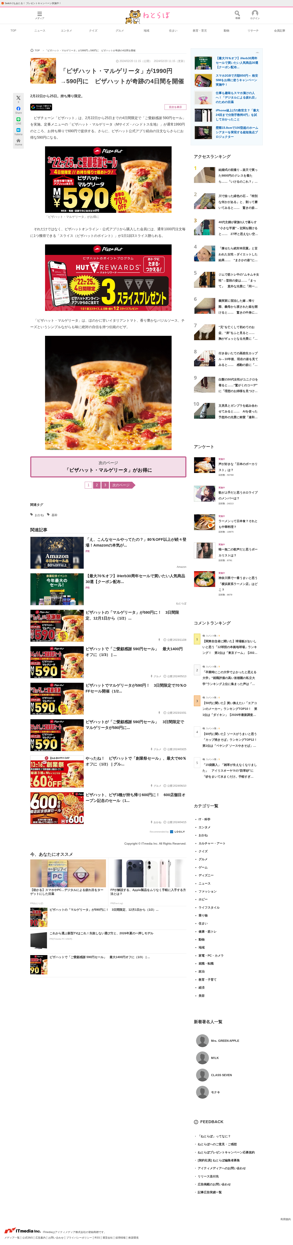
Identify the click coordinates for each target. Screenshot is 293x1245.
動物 (226, 30)
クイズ (93, 30)
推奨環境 (133, 1237)
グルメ (120, 30)
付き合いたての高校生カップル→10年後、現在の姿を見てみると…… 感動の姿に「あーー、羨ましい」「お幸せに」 (238, 364)
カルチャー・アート (212, 843)
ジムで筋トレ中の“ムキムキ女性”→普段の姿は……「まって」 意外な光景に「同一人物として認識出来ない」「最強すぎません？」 (239, 286)
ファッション (208, 891)
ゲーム (203, 867)
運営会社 (108, 1237)
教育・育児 (200, 30)
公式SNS (27, 1237)
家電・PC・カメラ (211, 955)
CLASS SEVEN (221, 1075)
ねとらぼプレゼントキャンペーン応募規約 (224, 1152)
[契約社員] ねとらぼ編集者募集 (217, 1160)
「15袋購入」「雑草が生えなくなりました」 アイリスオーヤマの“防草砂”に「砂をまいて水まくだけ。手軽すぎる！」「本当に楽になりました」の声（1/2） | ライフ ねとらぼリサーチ (229, 776)
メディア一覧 (12, 1237)
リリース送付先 (206, 1176)
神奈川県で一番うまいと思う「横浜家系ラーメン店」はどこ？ (238, 583)
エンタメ (66, 30)
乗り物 (203, 915)
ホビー (203, 899)
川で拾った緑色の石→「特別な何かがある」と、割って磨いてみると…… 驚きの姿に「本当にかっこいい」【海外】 (238, 207)
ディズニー (206, 875)
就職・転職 (206, 963)
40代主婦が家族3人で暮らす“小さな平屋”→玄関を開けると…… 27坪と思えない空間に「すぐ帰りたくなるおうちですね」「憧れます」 (238, 233)
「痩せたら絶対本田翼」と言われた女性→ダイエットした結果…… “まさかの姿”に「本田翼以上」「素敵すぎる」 (238, 260)
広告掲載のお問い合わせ (212, 1184)
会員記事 (279, 30)
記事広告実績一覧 (208, 1192)
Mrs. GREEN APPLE (225, 1040)
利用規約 (286, 1219)
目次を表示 (175, 107)
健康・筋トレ (208, 931)
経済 (202, 987)
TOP (13, 30)
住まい (173, 30)
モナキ (215, 1092)
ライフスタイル (209, 907)
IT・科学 (204, 819)
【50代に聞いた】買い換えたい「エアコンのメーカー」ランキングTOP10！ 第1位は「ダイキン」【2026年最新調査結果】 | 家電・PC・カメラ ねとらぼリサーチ (229, 714)
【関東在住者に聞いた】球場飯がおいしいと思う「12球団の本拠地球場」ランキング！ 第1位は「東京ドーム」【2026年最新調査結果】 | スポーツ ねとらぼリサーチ (229, 652)
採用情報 (120, 1237)
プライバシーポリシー (79, 1237)
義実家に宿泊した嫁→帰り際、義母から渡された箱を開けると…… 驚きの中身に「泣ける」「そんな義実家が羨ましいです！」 (238, 312)
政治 (202, 971)
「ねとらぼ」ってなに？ (212, 1136)
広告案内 (40, 1237)
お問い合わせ (56, 1237)
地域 (146, 30)
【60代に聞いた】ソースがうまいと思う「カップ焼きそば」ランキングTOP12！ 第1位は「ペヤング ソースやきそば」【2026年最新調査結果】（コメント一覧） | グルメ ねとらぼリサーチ (231, 745)
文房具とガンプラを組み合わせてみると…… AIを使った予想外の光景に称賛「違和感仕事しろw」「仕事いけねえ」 (238, 417)
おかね (39, 515)
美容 (202, 995)
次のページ (121, 485)
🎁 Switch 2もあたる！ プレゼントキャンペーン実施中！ (31, 3)
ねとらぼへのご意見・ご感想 (215, 1144)
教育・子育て (208, 979)
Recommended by (159, 831)
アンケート (204, 446)
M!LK (215, 1058)
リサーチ (253, 30)
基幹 (54, 515)
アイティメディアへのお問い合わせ (220, 1168)
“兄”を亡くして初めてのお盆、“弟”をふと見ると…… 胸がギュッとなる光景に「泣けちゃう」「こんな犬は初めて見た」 (238, 338)
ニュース (39, 30)
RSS (98, 1237)
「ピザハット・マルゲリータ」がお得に (108, 470)
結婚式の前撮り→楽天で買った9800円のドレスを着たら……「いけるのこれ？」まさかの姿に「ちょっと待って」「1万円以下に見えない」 (239, 181)
